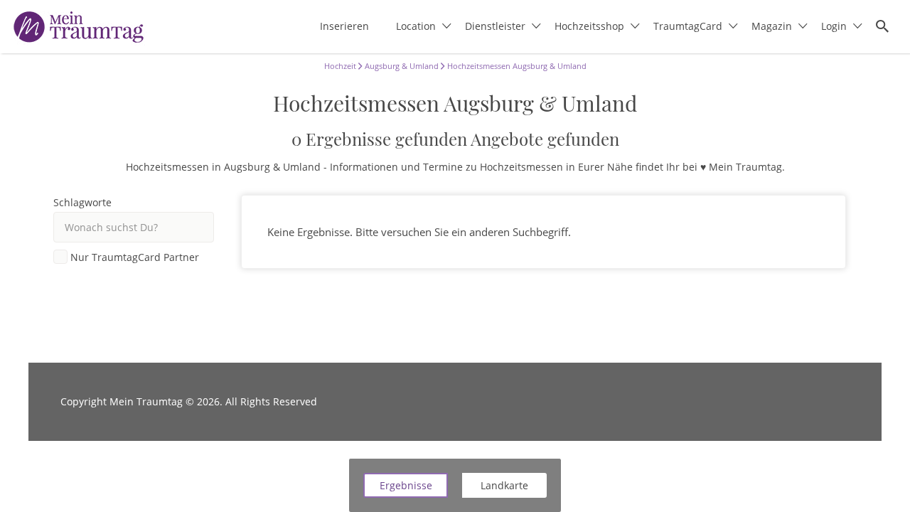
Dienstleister (495, 26)
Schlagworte (82, 202)
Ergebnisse (406, 485)
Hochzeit (340, 65)
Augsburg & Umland (401, 65)
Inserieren (344, 26)
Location (416, 26)
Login (834, 26)
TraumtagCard (687, 26)
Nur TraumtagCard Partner (134, 257)
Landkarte (504, 485)
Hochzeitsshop (589, 26)
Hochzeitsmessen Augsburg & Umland (516, 65)
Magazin (771, 26)
